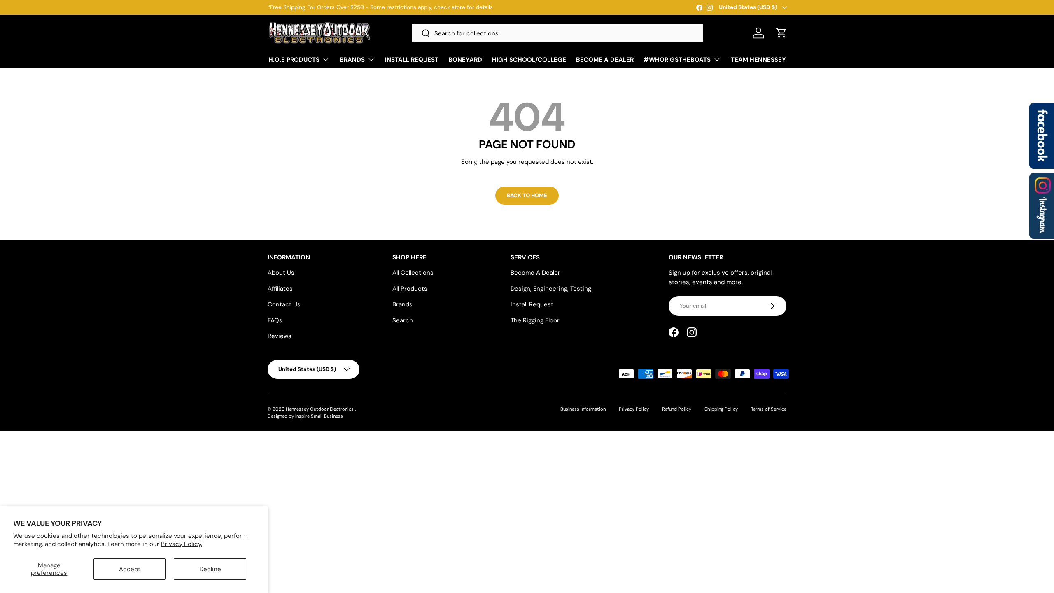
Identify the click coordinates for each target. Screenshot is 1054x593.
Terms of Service (768, 409)
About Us (281, 272)
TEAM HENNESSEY (758, 60)
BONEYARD (465, 60)
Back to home (527, 195)
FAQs (275, 320)
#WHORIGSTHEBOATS (677, 60)
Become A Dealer (535, 272)
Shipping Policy (721, 409)
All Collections (413, 272)
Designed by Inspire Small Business (305, 416)
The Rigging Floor (535, 320)
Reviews (279, 336)
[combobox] (557, 33)
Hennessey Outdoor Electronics (320, 409)
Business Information (583, 409)
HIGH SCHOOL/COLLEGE (529, 60)
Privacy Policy (634, 409)
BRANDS (352, 60)
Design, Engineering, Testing (551, 289)
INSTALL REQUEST (411, 60)
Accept (129, 569)
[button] (781, 33)
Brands (402, 304)
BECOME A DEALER (605, 60)
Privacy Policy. (181, 544)
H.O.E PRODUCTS (293, 60)
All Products (409, 289)
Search (402, 320)
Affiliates (280, 289)
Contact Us (284, 304)
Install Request (532, 304)
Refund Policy (676, 409)
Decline (210, 569)
